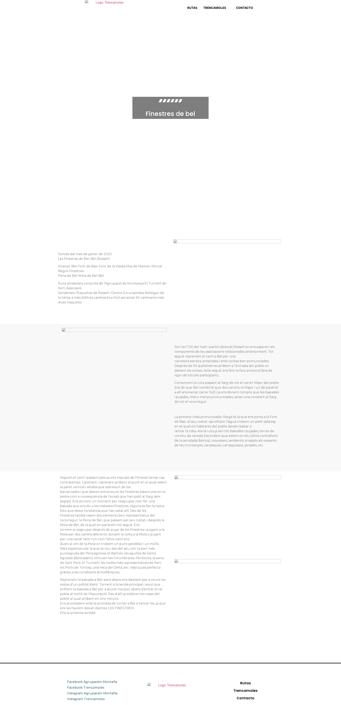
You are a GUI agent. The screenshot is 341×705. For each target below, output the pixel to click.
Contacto (244, 8)
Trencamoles (214, 8)
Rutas (192, 8)
